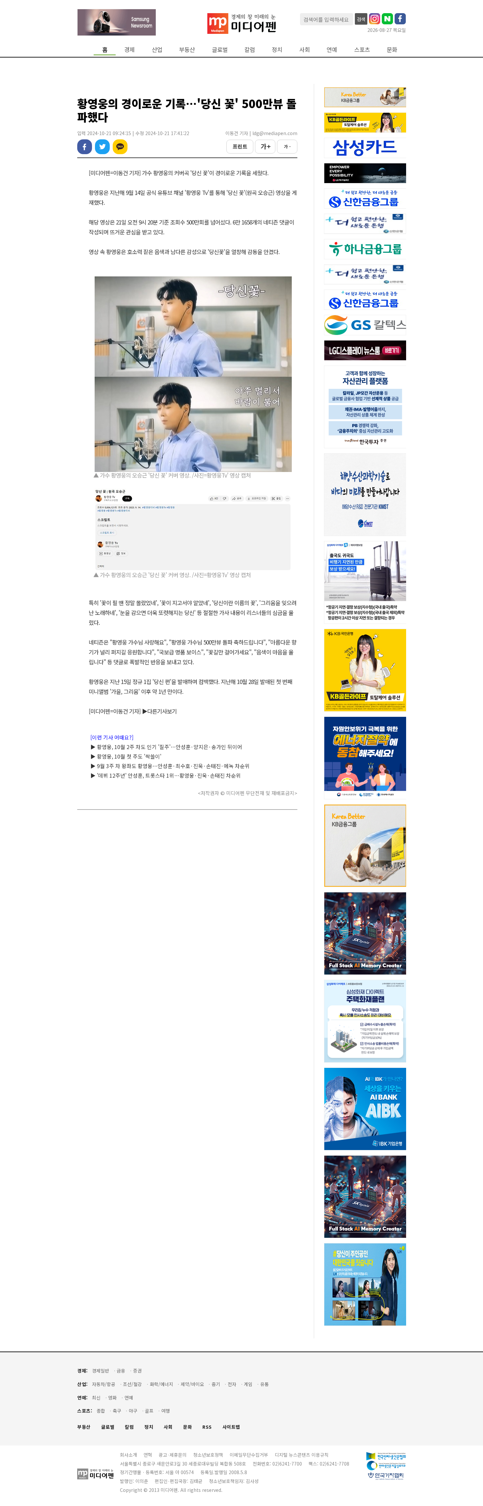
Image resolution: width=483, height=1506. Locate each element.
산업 (157, 49)
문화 (392, 49)
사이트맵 (231, 1427)
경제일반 (100, 1371)
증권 (137, 1371)
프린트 (240, 146)
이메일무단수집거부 (249, 1454)
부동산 (187, 49)
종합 (101, 1411)
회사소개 (128, 1454)
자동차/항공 (103, 1384)
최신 (96, 1397)
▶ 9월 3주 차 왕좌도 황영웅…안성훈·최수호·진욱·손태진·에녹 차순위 (170, 766)
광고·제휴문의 (173, 1454)
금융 (121, 1371)
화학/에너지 (161, 1384)
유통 (264, 1384)
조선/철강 (132, 1384)
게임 (248, 1384)
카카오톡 (120, 146)
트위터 (102, 146)
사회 (304, 49)
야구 (133, 1411)
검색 (361, 19)
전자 (232, 1384)
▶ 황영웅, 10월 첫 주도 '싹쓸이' (125, 756)
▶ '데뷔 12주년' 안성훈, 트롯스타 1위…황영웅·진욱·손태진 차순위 (165, 775)
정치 (277, 49)
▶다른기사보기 (159, 711)
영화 (112, 1397)
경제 (129, 49)
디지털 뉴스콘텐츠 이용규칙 (302, 1454)
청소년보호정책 (208, 1454)
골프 (149, 1411)
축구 (117, 1411)
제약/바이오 (192, 1384)
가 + (265, 146)
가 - (287, 146)
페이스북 (84, 146)
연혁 (148, 1454)
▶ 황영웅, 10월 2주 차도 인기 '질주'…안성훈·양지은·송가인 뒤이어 (166, 747)
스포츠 (362, 49)
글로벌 (220, 49)
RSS (207, 1427)
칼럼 (249, 49)
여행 (165, 1411)
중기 (216, 1384)
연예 (332, 49)
